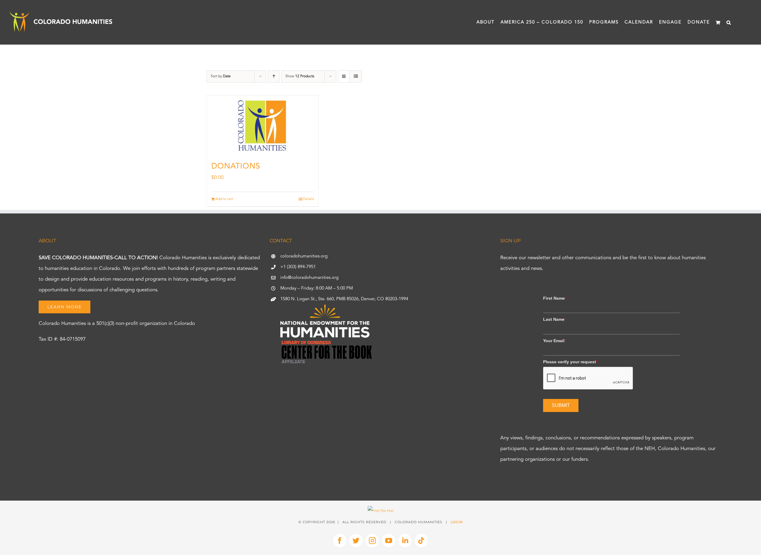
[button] (729, 22)
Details (308, 199)
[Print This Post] (381, 511)
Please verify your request (570, 361)
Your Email (554, 340)
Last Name (554, 319)
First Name (554, 298)
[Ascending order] (273, 76)
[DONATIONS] (262, 125)
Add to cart (224, 199)
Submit (561, 405)
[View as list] (355, 76)
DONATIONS (235, 166)
